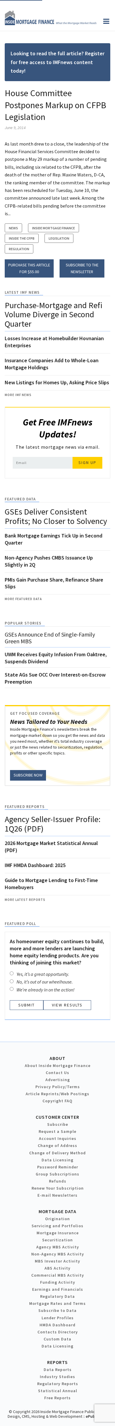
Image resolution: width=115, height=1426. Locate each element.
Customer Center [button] (57, 1117)
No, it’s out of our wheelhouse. (45, 982)
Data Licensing (57, 1160)
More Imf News (18, 395)
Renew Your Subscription (58, 1188)
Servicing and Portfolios (57, 1225)
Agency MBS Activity (57, 1247)
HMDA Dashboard (57, 1325)
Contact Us (57, 1072)
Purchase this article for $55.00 (29, 268)
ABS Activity (57, 1268)
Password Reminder (57, 1167)
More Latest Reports (25, 900)
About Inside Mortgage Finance (58, 1065)
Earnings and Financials (57, 1289)
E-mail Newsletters (57, 1195)
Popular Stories (23, 623)
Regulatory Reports (57, 1383)
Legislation (59, 238)
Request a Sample (57, 1131)
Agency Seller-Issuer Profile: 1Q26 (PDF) (53, 824)
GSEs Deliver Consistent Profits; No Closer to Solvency (56, 516)
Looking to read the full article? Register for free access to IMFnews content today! (57, 62)
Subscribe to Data (57, 1310)
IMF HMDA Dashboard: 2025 (35, 865)
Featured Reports (25, 806)
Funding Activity (57, 1282)
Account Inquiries (57, 1138)
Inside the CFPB (21, 238)
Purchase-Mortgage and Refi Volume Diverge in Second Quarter (53, 314)
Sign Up (87, 462)
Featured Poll (20, 923)
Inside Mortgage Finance (53, 228)
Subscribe (57, 1124)
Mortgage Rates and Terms (57, 1303)
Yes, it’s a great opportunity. (43, 974)
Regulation (19, 249)
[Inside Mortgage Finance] (50, 23)
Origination (57, 1218)
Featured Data (20, 499)
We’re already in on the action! (46, 990)
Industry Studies (57, 1376)
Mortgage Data (58, 1211)
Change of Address (57, 1145)
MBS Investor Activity (57, 1261)
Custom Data (57, 1339)
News (13, 228)
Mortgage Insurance (58, 1232)
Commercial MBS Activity (57, 1275)
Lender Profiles (58, 1317)
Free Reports (57, 1397)
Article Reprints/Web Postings (57, 1093)
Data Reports (58, 1369)
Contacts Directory (57, 1332)
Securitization (57, 1240)
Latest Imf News (22, 292)
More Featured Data (23, 599)
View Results (67, 1005)
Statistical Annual (57, 1390)
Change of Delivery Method (57, 1153)
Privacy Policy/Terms (57, 1086)
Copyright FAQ (57, 1100)
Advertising (57, 1079)
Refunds (57, 1181)
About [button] (57, 1058)
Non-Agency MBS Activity (57, 1254)
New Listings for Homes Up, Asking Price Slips (57, 382)
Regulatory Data (57, 1296)
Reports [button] (57, 1362)
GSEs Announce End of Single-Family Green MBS (50, 638)
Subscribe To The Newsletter (82, 268)
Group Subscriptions (57, 1174)
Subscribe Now (28, 775)
